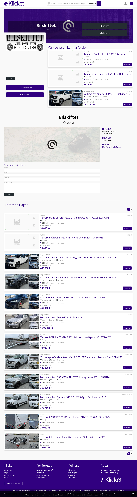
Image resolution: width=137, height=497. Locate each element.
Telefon (6, 177)
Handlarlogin (40, 478)
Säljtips (6, 473)
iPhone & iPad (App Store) (111, 470)
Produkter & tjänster (43, 470)
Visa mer (127, 65)
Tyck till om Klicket (13, 483)
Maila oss (105, 33)
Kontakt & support (10, 475)
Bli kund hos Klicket (43, 475)
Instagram (73, 473)
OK (133, 494)
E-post (6, 172)
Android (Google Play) (110, 473)
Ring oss (104, 25)
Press (6, 478)
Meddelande (8, 182)
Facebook (73, 470)
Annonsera (40, 473)
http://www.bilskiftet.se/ (111, 147)
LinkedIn (73, 475)
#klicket (72, 478)
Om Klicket (8, 470)
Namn (6, 168)
